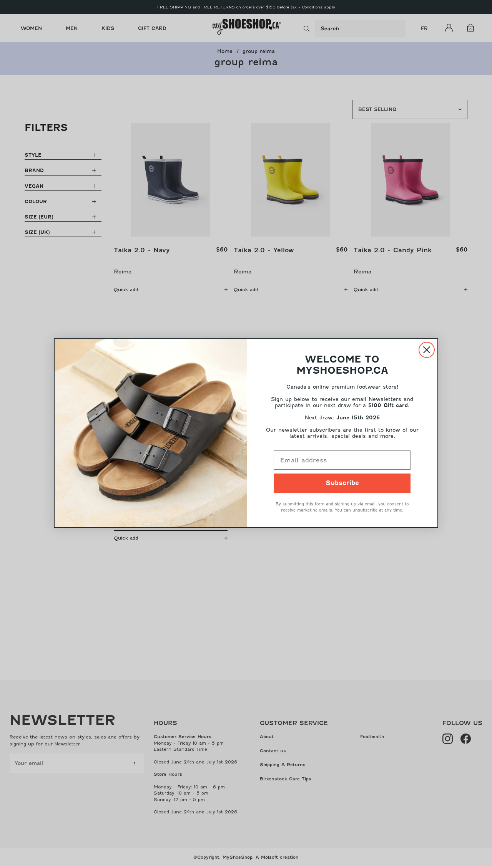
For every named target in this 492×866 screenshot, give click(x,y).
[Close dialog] (426, 350)
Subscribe (342, 483)
